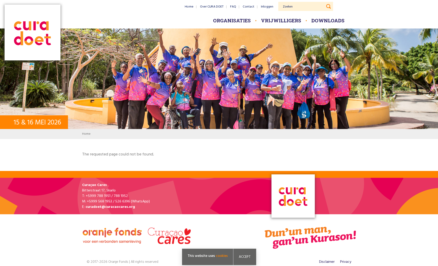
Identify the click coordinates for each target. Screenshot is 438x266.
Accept (245, 257)
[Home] (32, 33)
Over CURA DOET (212, 6)
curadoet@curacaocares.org (110, 207)
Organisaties (232, 20)
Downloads (327, 20)
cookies (222, 256)
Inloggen (267, 6)
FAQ (233, 6)
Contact (248, 6)
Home (189, 6)
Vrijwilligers (281, 20)
